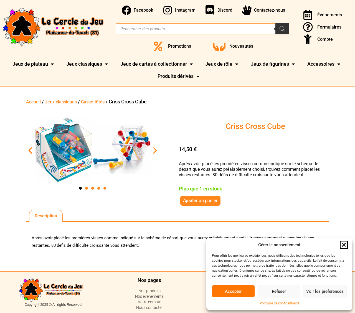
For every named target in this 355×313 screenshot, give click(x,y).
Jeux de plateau (30, 64)
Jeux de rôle (218, 64)
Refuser (279, 291)
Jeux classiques (84, 64)
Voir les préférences (325, 291)
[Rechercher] (282, 28)
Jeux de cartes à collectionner (153, 64)
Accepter (233, 291)
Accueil (33, 102)
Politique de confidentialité (279, 303)
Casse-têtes (93, 102)
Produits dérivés (176, 76)
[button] (344, 245)
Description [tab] (46, 215)
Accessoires (320, 64)
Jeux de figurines (270, 64)
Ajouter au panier (200, 200)
